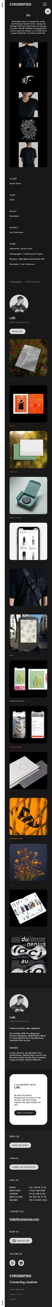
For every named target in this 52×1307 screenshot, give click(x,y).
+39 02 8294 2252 (37, 1200)
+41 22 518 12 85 (36, 1194)
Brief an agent (20, 1145)
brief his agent (25, 1113)
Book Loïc (17, 331)
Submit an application (24, 1167)
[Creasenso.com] (20, 4)
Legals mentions (17, 1289)
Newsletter (23, 1241)
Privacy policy (16, 1294)
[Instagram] (12, 1263)
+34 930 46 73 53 (37, 1197)
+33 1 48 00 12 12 (37, 1187)
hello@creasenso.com (24, 1219)
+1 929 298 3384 (36, 1191)
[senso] (2, 5)
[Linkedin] (21, 1263)
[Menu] (45, 4)
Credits (13, 1299)
